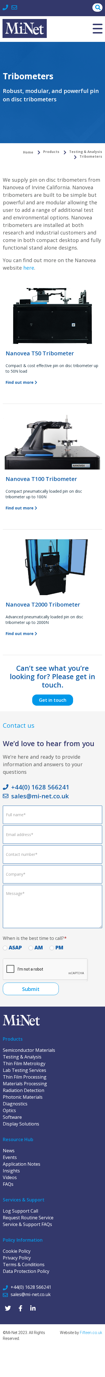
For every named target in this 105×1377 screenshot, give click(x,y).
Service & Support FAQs (27, 1224)
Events (10, 1157)
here (28, 267)
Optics (9, 1110)
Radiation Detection (23, 1090)
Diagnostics (15, 1104)
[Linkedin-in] (33, 1308)
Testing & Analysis (22, 1057)
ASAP (14, 947)
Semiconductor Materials (29, 1050)
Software (12, 1117)
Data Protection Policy (26, 1271)
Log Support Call (20, 1211)
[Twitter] (8, 1308)
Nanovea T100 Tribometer (41, 479)
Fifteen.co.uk (91, 1332)
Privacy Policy (17, 1258)
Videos (10, 1177)
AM (38, 947)
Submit (30, 989)
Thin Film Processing (24, 1077)
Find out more (20, 382)
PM (58, 947)
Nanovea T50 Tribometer (40, 353)
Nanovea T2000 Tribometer (43, 604)
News (9, 1151)
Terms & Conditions (24, 1264)
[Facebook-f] (20, 1308)
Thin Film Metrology (24, 1063)
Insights (11, 1171)
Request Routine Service (28, 1218)
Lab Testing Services (24, 1070)
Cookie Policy (17, 1251)
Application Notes (21, 1164)
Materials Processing (25, 1084)
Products (13, 1039)
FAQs (8, 1184)
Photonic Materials (23, 1097)
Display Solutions (21, 1124)
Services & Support (24, 1200)
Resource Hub (18, 1139)
